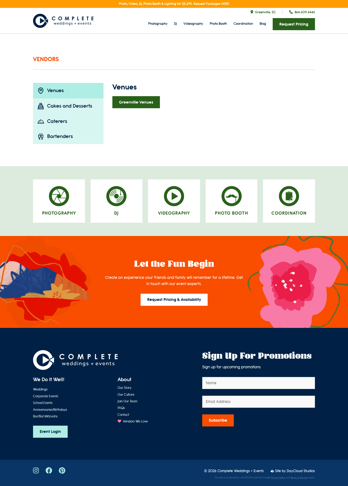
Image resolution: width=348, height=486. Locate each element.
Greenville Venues (136, 102)
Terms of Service (299, 477)
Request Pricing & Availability (174, 299)
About (124, 380)
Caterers (57, 121)
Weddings (40, 389)
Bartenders (60, 136)
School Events (43, 403)
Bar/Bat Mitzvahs (45, 416)
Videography (193, 24)
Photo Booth (218, 24)
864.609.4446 (305, 12)
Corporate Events (45, 396)
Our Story (124, 388)
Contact (123, 415)
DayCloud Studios (301, 471)
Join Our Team (127, 401)
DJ (175, 24)
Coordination (243, 24)
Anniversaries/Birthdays (50, 410)
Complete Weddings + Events (241, 471)
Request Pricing (293, 24)
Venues (55, 90)
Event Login (50, 431)
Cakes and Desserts (69, 106)
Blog (263, 24)
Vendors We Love (135, 421)
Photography (157, 24)
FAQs (121, 408)
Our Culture (126, 395)
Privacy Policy (278, 477)
